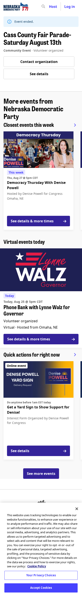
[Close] (77, 509)
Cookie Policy (36, 566)
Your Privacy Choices (41, 575)
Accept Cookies (41, 588)
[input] (51, 6)
